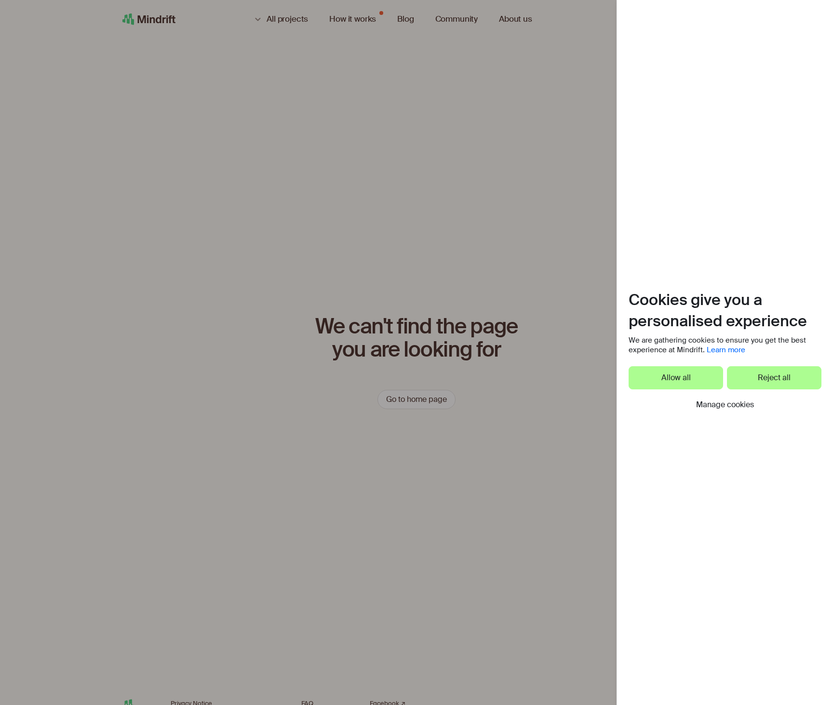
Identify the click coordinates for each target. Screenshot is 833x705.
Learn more (726, 350)
